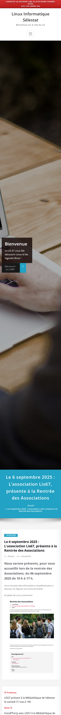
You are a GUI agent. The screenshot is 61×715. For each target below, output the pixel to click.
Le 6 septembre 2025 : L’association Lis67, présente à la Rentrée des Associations (32, 509)
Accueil (30, 505)
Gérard (11, 556)
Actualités (26, 556)
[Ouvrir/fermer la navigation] (30, 34)
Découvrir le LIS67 (10, 268)
